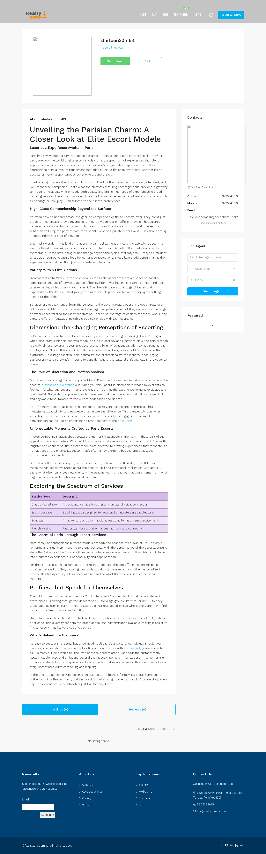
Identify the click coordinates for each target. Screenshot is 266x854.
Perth (142, 805)
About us (87, 784)
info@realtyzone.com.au (212, 811)
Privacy (86, 798)
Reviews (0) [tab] (137, 709)
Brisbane (144, 798)
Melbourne (145, 791)
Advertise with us (92, 791)
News (198, 14)
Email (25, 799)
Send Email (115, 61)
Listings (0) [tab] (60, 709)
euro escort (132, 648)
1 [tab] (215, 325)
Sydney (143, 784)
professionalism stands (58, 385)
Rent (165, 14)
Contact (87, 805)
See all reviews (113, 47)
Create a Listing (231, 14)
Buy (154, 14)
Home (143, 14)
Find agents (181, 14)
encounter (125, 421)
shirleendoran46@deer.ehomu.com (213, 217)
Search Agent (213, 291)
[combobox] (161, 729)
